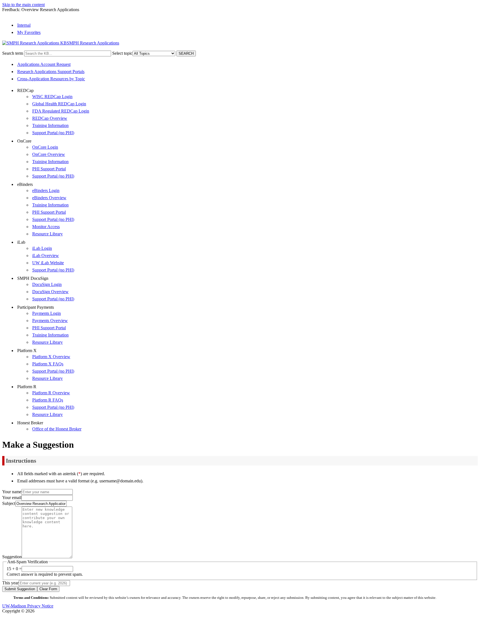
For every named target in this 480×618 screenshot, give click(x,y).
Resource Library (47, 233)
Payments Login (46, 313)
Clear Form (48, 589)
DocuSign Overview (50, 291)
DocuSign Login (47, 284)
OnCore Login (45, 147)
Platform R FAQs (47, 400)
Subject (8, 503)
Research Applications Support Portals (50, 71)
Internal (24, 25)
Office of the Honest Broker (56, 429)
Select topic (122, 53)
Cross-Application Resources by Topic (51, 78)
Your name (11, 491)
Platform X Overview (51, 356)
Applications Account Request (44, 64)
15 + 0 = (14, 568)
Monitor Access (46, 226)
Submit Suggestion (19, 589)
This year (10, 582)
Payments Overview (50, 320)
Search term (12, 53)
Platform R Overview (51, 392)
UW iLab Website (48, 262)
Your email (11, 497)
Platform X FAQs (47, 364)
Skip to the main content (23, 4)
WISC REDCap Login (52, 96)
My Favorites (29, 32)
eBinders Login (45, 190)
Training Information (50, 125)
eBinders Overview (49, 197)
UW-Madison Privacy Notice (27, 606)
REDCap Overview (49, 118)
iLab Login (42, 248)
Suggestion (12, 556)
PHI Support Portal (49, 168)
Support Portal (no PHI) (53, 132)
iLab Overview (45, 255)
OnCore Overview (48, 154)
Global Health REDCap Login (59, 103)
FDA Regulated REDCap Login (60, 111)
